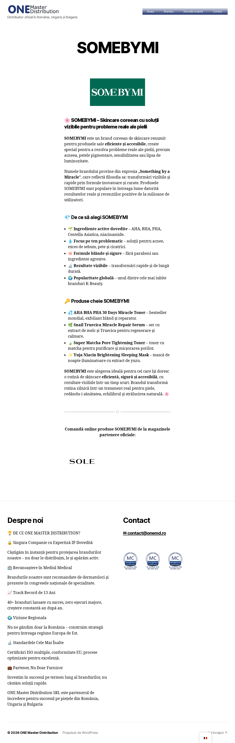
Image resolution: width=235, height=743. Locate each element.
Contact (217, 11)
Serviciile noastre (193, 11)
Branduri (168, 11)
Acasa (150, 11)
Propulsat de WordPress (80, 733)
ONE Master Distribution (39, 733)
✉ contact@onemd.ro (144, 533)
